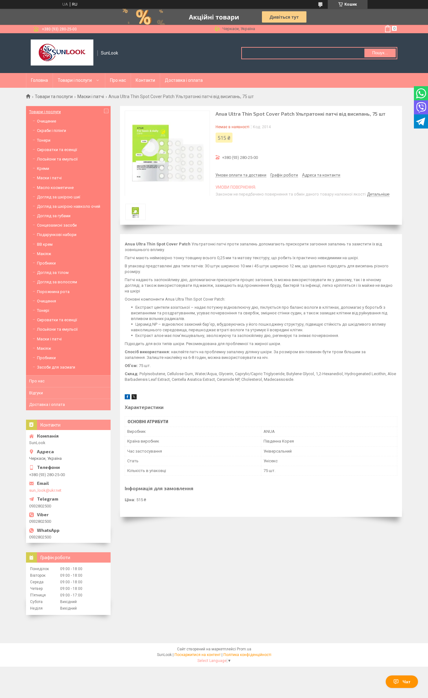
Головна (39, 80)
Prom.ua (244, 649)
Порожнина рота (53, 291)
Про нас (118, 80)
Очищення (46, 301)
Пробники (46, 263)
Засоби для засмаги (56, 367)
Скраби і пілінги (51, 130)
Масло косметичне (55, 187)
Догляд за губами (53, 215)
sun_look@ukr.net (45, 490)
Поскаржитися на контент (198, 655)
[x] (134, 398)
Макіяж (44, 253)
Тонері (43, 310)
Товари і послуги (75, 80)
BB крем (45, 244)
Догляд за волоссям (57, 282)
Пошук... (380, 52)
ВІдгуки (36, 393)
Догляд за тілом (53, 272)
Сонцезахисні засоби (57, 225)
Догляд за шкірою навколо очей (68, 206)
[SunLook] (62, 53)
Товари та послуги (54, 96)
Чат (406, 681)
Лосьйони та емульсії (57, 159)
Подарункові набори (56, 234)
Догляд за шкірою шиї (58, 197)
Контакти (145, 80)
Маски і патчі (90, 96)
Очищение (46, 121)
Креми (43, 168)
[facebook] (127, 398)
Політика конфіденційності (247, 655)
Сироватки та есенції (57, 149)
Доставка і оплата (184, 80)
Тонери (43, 140)
